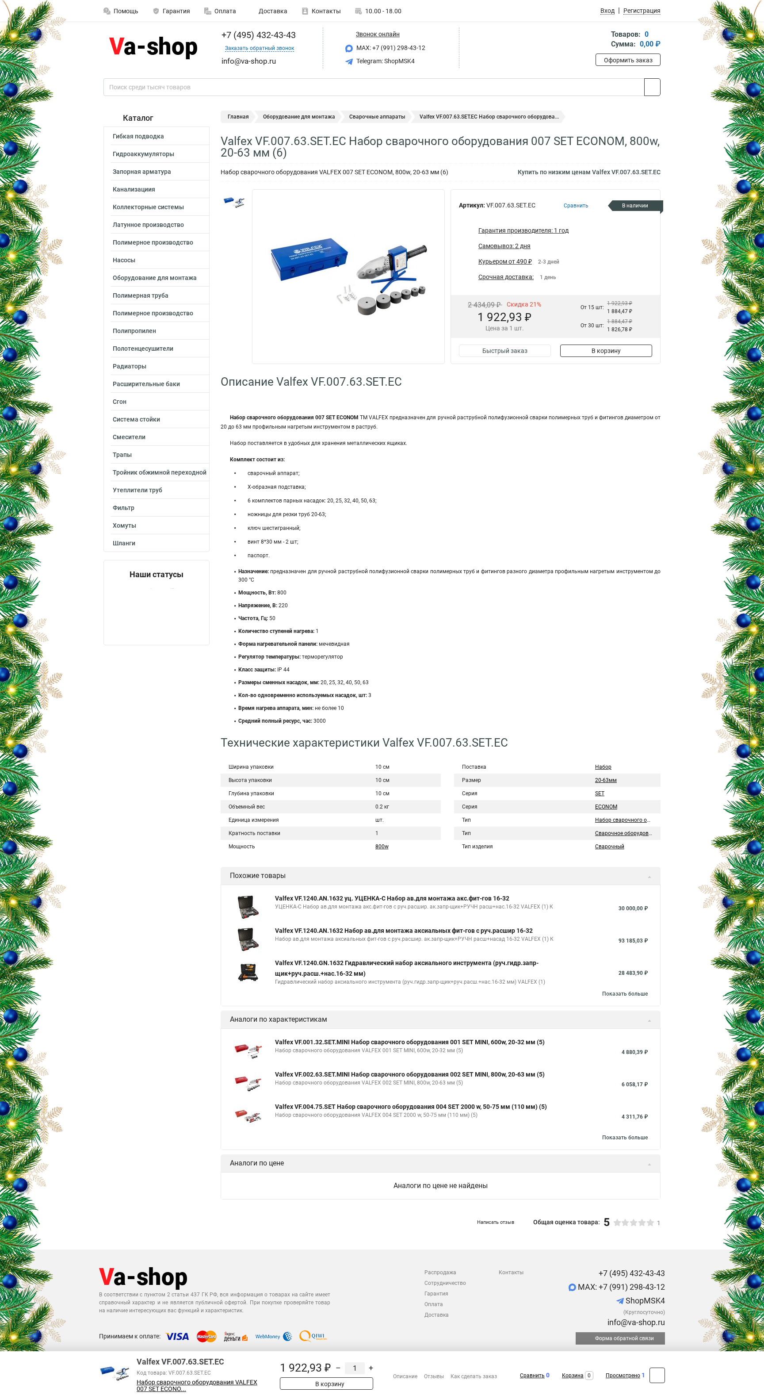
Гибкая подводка (138, 136)
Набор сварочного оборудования (637, 820)
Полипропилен (134, 330)
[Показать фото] (234, 202)
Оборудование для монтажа (155, 277)
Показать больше (625, 994)
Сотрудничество (445, 1283)
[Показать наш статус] (156, 612)
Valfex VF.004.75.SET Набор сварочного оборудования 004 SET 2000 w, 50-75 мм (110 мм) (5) (411, 1106)
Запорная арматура (142, 171)
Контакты (326, 11)
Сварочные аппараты (377, 117)
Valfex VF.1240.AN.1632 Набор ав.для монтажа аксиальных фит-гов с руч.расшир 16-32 (404, 930)
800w (382, 846)
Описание (405, 1376)
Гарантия (176, 11)
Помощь (126, 11)
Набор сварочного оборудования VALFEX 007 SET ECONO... (197, 1385)
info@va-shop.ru (635, 1322)
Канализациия (134, 189)
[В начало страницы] (657, 1375)
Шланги (124, 543)
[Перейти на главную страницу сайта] (153, 48)
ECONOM (606, 807)
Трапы (122, 454)
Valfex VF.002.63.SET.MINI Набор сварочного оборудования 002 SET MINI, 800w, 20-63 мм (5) (410, 1074)
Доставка (272, 11)
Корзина (573, 1375)
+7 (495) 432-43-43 (257, 35)
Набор (603, 767)
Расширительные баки (146, 383)
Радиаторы (129, 366)
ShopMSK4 (644, 1300)
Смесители (129, 437)
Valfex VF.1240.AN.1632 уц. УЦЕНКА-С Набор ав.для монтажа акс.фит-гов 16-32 (392, 898)
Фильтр (123, 507)
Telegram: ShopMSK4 (385, 61)
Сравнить (532, 1375)
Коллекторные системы (148, 207)
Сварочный (609, 846)
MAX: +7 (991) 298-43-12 (390, 47)
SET (599, 793)
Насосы (124, 260)
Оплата (225, 11)
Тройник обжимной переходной (159, 472)
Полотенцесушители (143, 348)
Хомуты (124, 525)
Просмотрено (623, 1375)
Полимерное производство (153, 242)
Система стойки (136, 419)
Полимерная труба (140, 295)
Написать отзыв (495, 1222)
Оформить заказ (628, 60)
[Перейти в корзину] (602, 40)
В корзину (606, 350)
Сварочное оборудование (628, 833)
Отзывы (434, 1376)
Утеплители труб (137, 490)
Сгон (119, 401)
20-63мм (606, 780)
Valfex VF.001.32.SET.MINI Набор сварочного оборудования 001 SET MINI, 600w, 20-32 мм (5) (410, 1042)
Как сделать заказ (474, 1376)
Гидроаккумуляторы (143, 153)
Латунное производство (148, 224)
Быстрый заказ (504, 350)
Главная (238, 117)
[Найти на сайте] (652, 87)
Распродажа (440, 1272)
